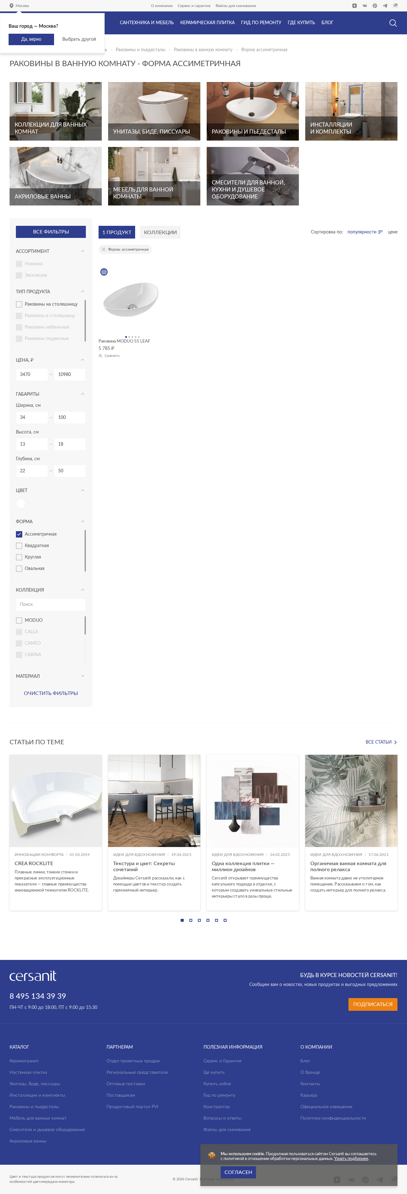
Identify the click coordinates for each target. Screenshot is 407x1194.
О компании (162, 6)
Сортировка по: (327, 232)
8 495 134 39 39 (38, 996)
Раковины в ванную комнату (203, 50)
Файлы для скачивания (236, 6)
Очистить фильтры (51, 693)
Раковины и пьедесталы (140, 50)
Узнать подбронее (351, 1159)
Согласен (238, 1172)
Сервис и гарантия (194, 6)
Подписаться (373, 1004)
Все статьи (379, 742)
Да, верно (31, 39)
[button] (182, 920)
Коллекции (160, 232)
